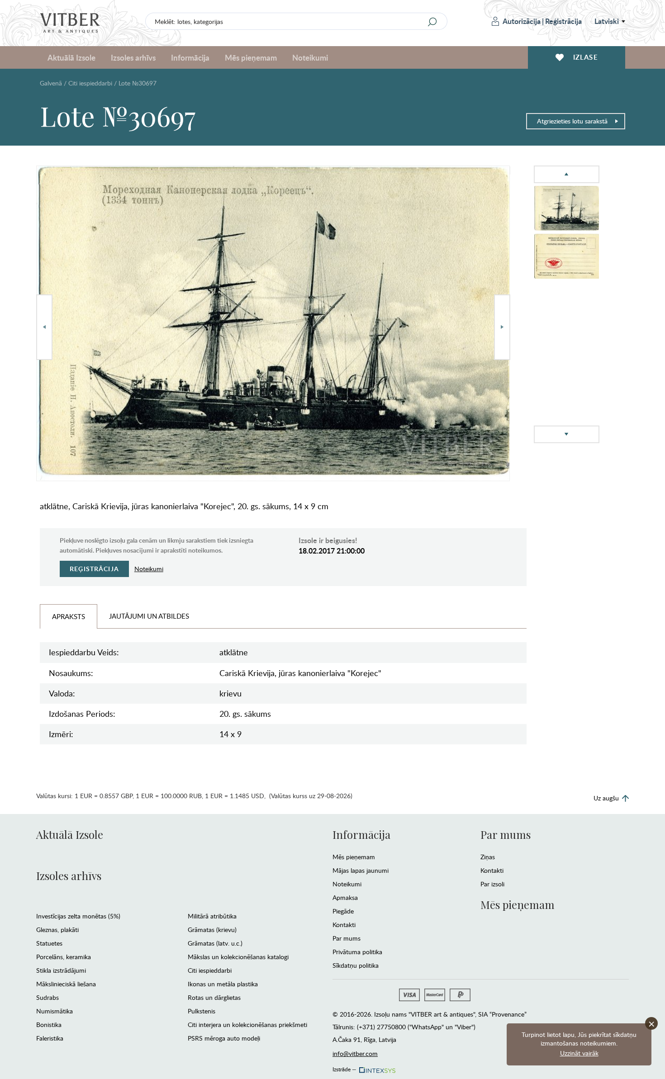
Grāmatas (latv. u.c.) (215, 943)
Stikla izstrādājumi (61, 970)
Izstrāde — (344, 1067)
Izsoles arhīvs (68, 875)
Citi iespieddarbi (90, 83)
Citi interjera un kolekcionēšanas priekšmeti (247, 1024)
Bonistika (49, 1024)
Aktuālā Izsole (69, 834)
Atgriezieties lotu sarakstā (572, 121)
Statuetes (49, 943)
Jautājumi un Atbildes (149, 615)
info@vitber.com (355, 1053)
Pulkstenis (201, 1011)
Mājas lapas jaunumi (360, 870)
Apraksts (68, 616)
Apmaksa (345, 897)
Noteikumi (310, 57)
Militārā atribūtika (212, 916)
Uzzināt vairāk (579, 1053)
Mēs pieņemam (353, 856)
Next (502, 327)
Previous (44, 327)
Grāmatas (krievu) (212, 929)
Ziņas (487, 856)
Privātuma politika (357, 951)
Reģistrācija (563, 21)
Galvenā (51, 83)
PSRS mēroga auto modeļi (224, 1038)
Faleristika (49, 1038)
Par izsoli (492, 884)
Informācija (361, 834)
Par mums (346, 938)
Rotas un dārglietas (214, 997)
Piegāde (343, 911)
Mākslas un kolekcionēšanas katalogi (238, 956)
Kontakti (344, 924)
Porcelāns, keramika (63, 956)
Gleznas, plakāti (57, 929)
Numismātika (54, 1011)
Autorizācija (522, 21)
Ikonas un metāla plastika (223, 984)
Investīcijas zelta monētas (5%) (78, 916)
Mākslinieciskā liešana (66, 984)
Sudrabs (47, 997)
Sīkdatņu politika (355, 965)
